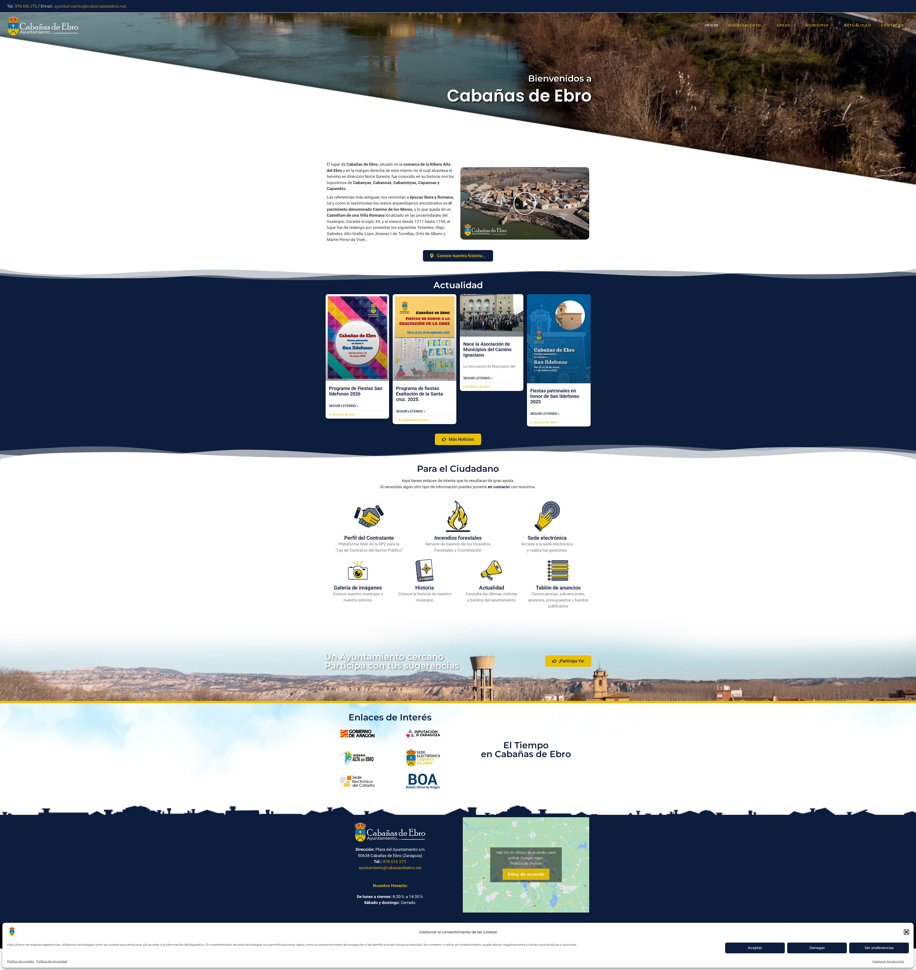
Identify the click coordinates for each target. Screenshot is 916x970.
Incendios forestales (458, 538)
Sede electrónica (547, 538)
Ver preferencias (879, 947)
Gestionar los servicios (888, 961)
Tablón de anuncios (558, 588)
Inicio (711, 25)
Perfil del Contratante (369, 538)
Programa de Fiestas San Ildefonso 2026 (355, 391)
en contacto (499, 486)
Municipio (817, 25)
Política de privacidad (51, 961)
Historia (424, 588)
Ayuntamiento (744, 25)
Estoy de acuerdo (526, 874)
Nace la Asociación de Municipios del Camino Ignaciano (487, 349)
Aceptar (755, 947)
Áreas (783, 25)
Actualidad (857, 25)
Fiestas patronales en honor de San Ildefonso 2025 (554, 396)
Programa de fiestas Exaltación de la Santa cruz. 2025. (419, 393)
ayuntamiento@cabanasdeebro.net (90, 6)
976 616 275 (26, 6)
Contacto (892, 25)
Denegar (817, 947)
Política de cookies (20, 961)
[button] (906, 932)
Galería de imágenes (358, 588)
